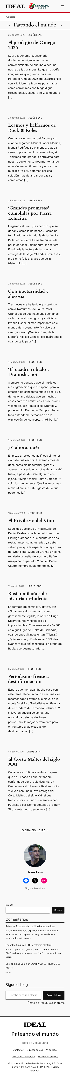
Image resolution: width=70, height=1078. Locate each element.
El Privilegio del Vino (31, 520)
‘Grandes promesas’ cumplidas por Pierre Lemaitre (30, 213)
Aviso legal (51, 1049)
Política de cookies (48, 1056)
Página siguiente (35, 830)
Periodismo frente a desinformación (28, 679)
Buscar (9, 904)
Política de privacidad (23, 1056)
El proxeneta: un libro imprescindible (35, 926)
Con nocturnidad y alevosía (28, 294)
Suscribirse (54, 995)
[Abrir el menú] (62, 6)
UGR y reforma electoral (39, 945)
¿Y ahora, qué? (24, 447)
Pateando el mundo (35, 24)
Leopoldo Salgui (14, 945)
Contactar (18, 1049)
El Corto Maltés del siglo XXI (34, 762)
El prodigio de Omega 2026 (31, 45)
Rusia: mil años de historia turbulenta (28, 596)
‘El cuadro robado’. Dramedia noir (28, 372)
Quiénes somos (35, 1049)
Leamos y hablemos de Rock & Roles (32, 128)
